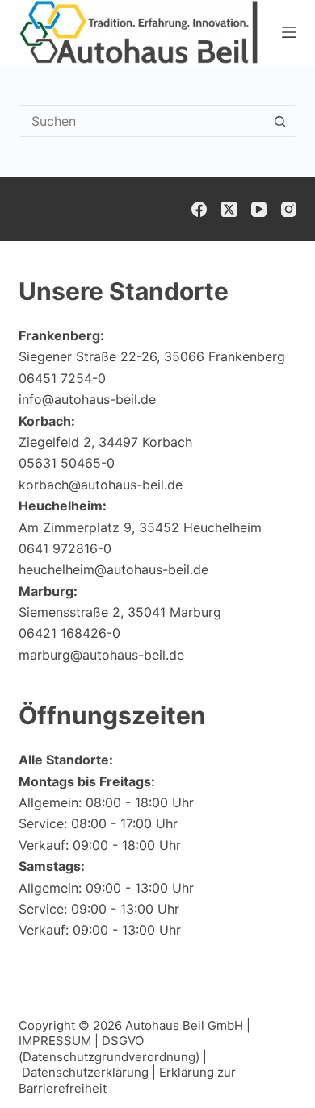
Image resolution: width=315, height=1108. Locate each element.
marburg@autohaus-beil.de (101, 655)
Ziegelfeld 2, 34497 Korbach (105, 442)
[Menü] (289, 32)
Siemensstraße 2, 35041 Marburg (120, 612)
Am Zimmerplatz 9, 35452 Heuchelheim (140, 527)
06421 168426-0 (69, 633)
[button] (263, 1064)
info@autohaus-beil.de (87, 399)
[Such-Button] (280, 121)
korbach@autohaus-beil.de (101, 485)
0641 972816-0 (65, 548)
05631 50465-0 (67, 463)
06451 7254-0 (62, 378)
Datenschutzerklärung (85, 1072)
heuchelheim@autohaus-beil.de (113, 569)
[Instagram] (288, 209)
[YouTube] (259, 209)
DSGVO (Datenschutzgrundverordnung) (109, 1048)
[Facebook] (199, 209)
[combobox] (141, 121)
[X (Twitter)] (229, 209)
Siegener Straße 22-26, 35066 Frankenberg (152, 356)
